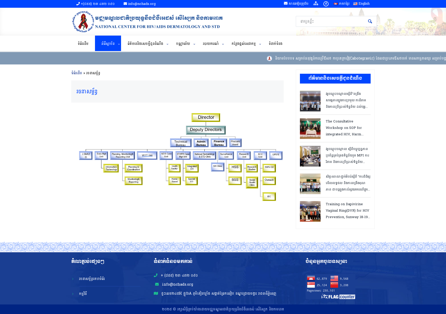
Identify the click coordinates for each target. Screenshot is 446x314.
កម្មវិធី (83, 294)
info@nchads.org (177, 284)
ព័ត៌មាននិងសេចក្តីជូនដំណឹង (145, 43)
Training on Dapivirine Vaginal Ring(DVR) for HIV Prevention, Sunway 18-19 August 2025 (347, 210)
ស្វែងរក (370, 21)
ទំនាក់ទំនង (275, 43)
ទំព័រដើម (83, 43)
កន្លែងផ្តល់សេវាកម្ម (244, 43)
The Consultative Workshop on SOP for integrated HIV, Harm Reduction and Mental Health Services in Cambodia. (344, 127)
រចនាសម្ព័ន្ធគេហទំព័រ (92, 279)
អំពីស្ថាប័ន (108, 43)
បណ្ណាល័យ (183, 43)
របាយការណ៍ (211, 43)
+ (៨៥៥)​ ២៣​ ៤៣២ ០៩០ (179, 275)
